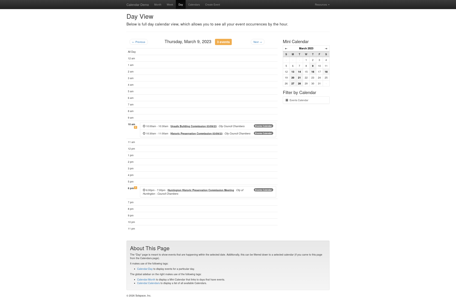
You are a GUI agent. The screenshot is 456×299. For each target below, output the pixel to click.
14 (299, 71)
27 (292, 83)
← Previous (138, 42)
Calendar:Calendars (148, 283)
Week (170, 4)
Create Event (212, 4)
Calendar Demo (137, 4)
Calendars (194, 4)
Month (157, 4)
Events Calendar (263, 126)
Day (180, 4)
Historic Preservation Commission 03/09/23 (196, 133)
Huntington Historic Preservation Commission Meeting (201, 190)
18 (326, 71)
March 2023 (306, 48)
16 (312, 71)
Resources (321, 4)
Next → (257, 42)
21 (299, 77)
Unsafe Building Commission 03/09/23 (193, 126)
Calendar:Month (146, 279)
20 (292, 77)
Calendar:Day (145, 269)
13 (292, 71)
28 (299, 83)
